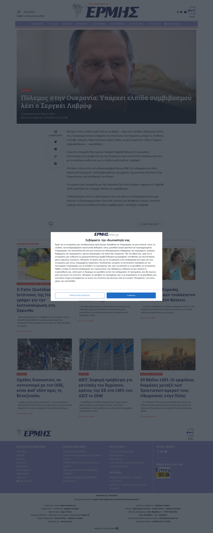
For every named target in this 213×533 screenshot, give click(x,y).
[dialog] (106, 266)
